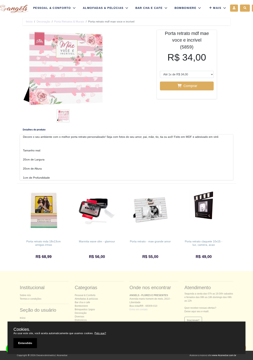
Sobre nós (25, 295)
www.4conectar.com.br (224, 355)
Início (29, 21)
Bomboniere (81, 306)
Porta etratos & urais (69, 21)
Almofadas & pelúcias (86, 298)
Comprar (189, 86)
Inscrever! (193, 320)
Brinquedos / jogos (85, 309)
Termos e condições (30, 298)
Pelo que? (100, 333)
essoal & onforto (85, 295)
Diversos (79, 316)
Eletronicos (81, 320)
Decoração (43, 21)
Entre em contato (138, 309)
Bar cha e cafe (82, 302)
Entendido (25, 343)
